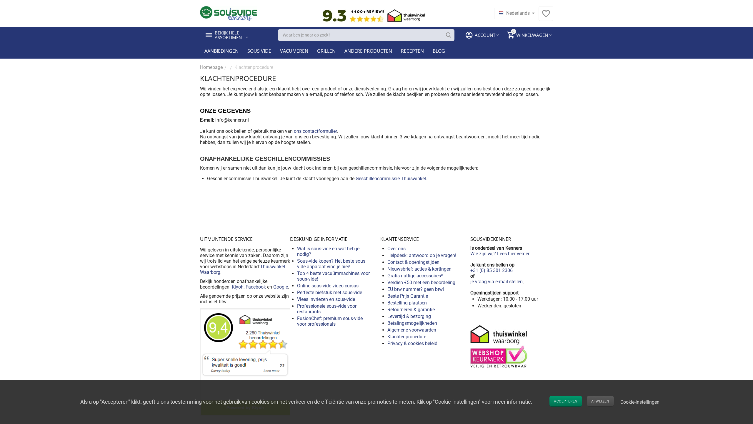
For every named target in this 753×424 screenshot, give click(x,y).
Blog (439, 51)
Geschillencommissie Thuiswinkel (391, 178)
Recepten (412, 51)
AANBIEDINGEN (221, 51)
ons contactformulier (315, 131)
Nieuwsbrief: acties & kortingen (419, 269)
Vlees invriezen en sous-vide (326, 299)
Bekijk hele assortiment (229, 35)
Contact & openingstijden (413, 262)
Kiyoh (238, 287)
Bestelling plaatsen (407, 303)
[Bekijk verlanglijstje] (546, 16)
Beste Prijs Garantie (407, 296)
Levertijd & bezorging (409, 316)
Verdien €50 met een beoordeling (421, 282)
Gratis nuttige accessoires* (415, 276)
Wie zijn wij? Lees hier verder (499, 253)
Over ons (396, 248)
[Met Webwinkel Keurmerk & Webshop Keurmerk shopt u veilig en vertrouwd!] (499, 346)
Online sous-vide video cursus (328, 286)
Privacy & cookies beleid (412, 343)
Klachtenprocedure (406, 336)
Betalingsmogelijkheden (412, 323)
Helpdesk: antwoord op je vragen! (421, 255)
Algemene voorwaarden (411, 330)
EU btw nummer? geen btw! (415, 289)
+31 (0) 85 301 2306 (491, 270)
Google (280, 287)
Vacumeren (294, 51)
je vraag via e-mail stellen (496, 281)
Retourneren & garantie (411, 309)
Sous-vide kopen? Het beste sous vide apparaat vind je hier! (331, 263)
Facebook (256, 287)
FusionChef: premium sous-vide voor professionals (330, 321)
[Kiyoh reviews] (245, 362)
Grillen (326, 51)
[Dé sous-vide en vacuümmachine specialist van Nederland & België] (228, 13)
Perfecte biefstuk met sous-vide (329, 292)
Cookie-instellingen (639, 402)
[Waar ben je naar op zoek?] (448, 35)
